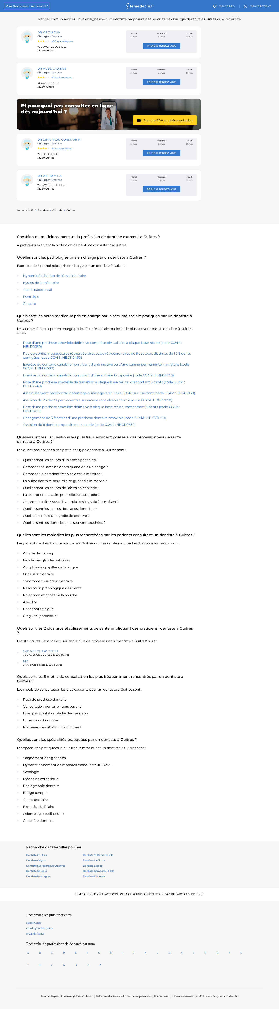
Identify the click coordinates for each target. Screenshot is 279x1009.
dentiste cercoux (37, 870)
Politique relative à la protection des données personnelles (123, 996)
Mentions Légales (49, 996)
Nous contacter (161, 996)
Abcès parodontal (37, 290)
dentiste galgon (36, 860)
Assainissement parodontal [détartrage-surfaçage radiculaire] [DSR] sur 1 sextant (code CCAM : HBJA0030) (109, 393)
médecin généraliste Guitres (39, 928)
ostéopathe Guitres (35, 933)
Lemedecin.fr (25, 210)
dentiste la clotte (94, 860)
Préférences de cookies (183, 996)
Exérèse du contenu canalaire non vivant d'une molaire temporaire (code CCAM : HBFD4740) (98, 375)
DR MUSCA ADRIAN (51, 68)
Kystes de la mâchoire (41, 283)
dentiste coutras (36, 855)
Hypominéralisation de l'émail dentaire (54, 276)
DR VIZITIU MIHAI (49, 176)
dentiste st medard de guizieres (45, 865)
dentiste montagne (38, 876)
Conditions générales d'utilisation (77, 996)
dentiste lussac (92, 865)
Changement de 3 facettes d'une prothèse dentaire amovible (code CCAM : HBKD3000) (94, 418)
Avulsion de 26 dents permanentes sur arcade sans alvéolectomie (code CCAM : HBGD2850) (97, 400)
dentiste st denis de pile (98, 855)
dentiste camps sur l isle (98, 870)
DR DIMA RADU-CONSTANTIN (58, 139)
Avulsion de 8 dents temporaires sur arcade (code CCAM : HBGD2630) (79, 425)
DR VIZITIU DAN (48, 32)
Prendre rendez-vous (161, 45)
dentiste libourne (94, 876)
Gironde (57, 210)
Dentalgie (31, 297)
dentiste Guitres (33, 922)
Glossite (29, 304)
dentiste (43, 210)
